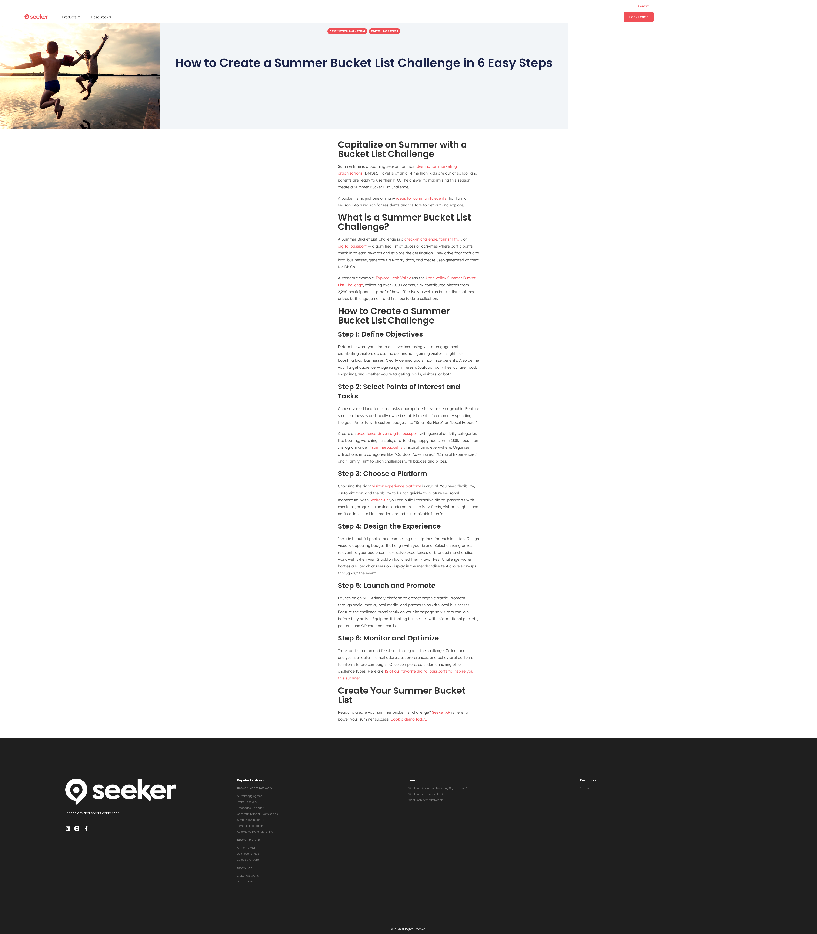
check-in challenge (420, 239)
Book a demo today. (409, 719)
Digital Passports (384, 31)
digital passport (352, 246)
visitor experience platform (396, 486)
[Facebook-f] (86, 828)
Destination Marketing (347, 31)
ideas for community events (421, 198)
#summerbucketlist (386, 447)
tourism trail (450, 239)
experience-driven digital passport (388, 433)
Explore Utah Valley (393, 277)
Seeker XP (378, 499)
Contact (643, 6)
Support (585, 788)
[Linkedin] (67, 828)
